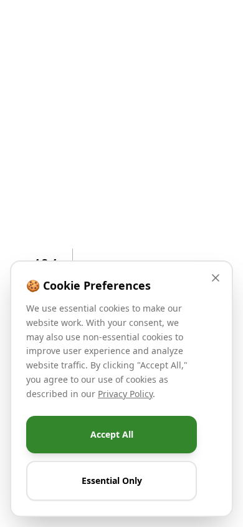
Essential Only (112, 480)
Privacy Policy (125, 393)
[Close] (215, 278)
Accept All (111, 434)
